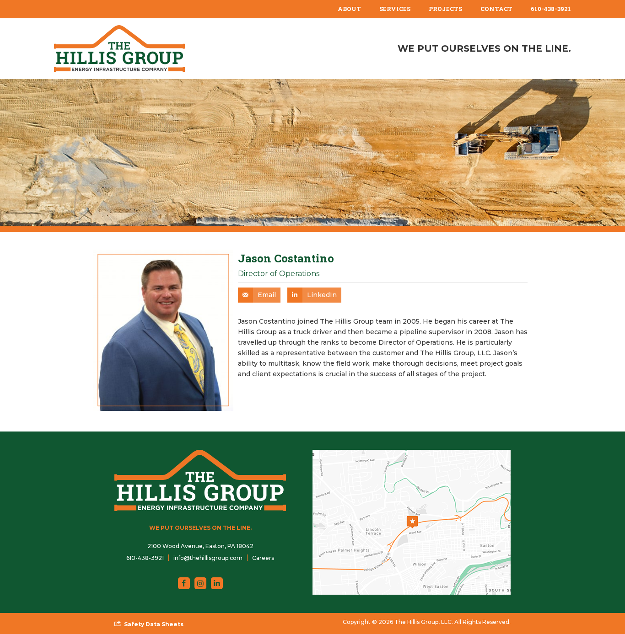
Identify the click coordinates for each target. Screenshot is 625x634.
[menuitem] (349, 9)
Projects (445, 9)
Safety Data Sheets (153, 624)
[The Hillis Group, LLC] (119, 48)
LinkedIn (322, 295)
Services (394, 9)
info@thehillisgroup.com (207, 557)
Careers (263, 557)
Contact (496, 9)
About (349, 9)
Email (267, 295)
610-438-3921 (551, 9)
